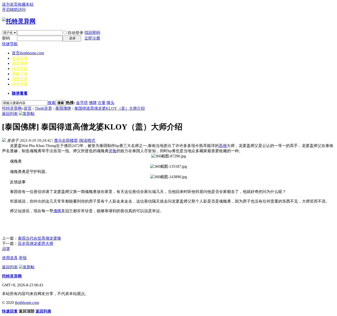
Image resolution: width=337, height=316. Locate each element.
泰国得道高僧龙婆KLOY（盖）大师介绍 (109, 108)
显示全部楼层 (66, 140)
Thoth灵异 (43, 108)
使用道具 (10, 258)
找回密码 (92, 32)
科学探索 (20, 84)
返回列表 (10, 113)
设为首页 (10, 4)
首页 (28, 53)
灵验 (112, 151)
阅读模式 (87, 140)
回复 (6, 249)
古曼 (102, 103)
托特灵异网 (12, 108)
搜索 (52, 103)
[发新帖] (27, 113)
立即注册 (92, 38)
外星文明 (20, 79)
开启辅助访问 (14, 9)
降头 (110, 103)
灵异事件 (20, 58)
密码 (6, 38)
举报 (23, 258)
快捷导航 (10, 44)
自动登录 (75, 33)
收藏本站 (26, 4)
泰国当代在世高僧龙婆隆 (39, 238)
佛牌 (93, 103)
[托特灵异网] (19, 21)
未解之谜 (20, 74)
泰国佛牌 (20, 63)
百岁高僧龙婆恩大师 (35, 243)
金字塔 (82, 103)
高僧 (223, 146)
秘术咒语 (20, 68)
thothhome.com (27, 302)
